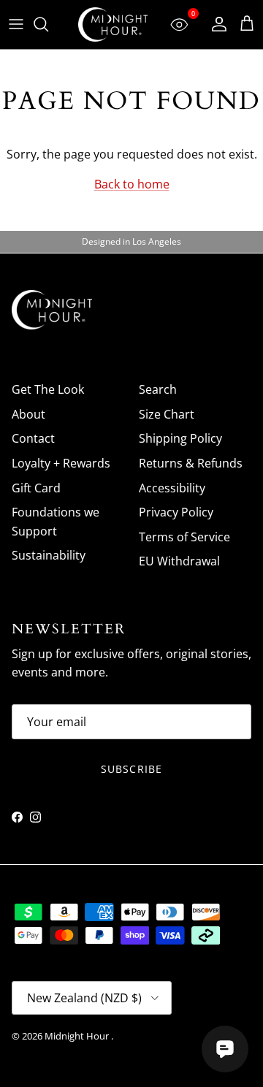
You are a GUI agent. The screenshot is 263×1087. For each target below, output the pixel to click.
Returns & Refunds (191, 463)
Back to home (131, 184)
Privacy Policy (176, 512)
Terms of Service (184, 537)
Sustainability (48, 555)
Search (158, 389)
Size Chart (166, 414)
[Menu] (16, 24)
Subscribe (131, 769)
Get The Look (48, 389)
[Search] (48, 24)
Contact (33, 438)
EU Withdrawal (179, 561)
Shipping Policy (180, 438)
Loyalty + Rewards (61, 463)
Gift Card (36, 488)
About (28, 414)
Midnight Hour (78, 1035)
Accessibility (172, 488)
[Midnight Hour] (113, 24)
